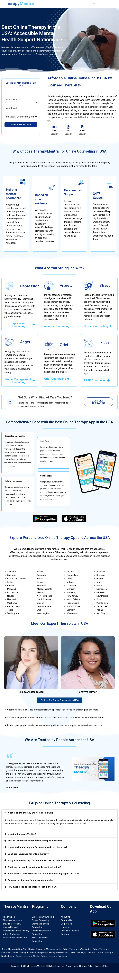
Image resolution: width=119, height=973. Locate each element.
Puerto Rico (102, 603)
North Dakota (73, 599)
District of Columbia (16, 578)
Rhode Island (13, 606)
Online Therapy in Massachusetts (45, 949)
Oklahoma (12, 603)
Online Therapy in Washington (77, 949)
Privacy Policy (72, 966)
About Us (65, 917)
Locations (66, 927)
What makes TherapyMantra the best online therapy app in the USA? (43, 873)
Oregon (40, 603)
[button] (94, 3)
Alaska (40, 571)
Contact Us (66, 920)
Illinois (40, 582)
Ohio (99, 599)
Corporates (66, 923)
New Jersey (72, 596)
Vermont (71, 610)
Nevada (10, 596)
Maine (99, 585)
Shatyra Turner (31, 691)
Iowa (99, 582)
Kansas (10, 585)
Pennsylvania (73, 603)
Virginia (100, 610)
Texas (10, 610)
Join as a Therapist (70, 930)
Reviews (65, 934)
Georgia (70, 578)
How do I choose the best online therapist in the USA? (36, 840)
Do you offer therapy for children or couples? (31, 880)
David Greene (88, 691)
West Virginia (43, 613)
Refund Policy (86, 966)
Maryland (11, 589)
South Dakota (73, 606)
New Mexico (102, 596)
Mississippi (12, 592)
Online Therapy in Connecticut (26, 952)
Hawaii (100, 578)
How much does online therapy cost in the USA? (32, 887)
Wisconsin (72, 613)
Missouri (41, 592)
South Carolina (44, 606)
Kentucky (41, 585)
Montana (71, 592)
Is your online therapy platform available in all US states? (37, 847)
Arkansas (101, 571)
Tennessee (102, 606)
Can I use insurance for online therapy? (28, 854)
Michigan (71, 589)
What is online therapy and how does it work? (31, 813)
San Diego (101, 613)
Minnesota (102, 589)
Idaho (10, 582)
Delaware (101, 575)
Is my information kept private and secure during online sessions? (42, 860)
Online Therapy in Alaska (27, 956)
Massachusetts (44, 589)
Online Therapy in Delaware (55, 952)
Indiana (70, 582)
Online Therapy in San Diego (54, 956)
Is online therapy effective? (22, 834)
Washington (13, 613)
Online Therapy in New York (14, 949)
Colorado (41, 575)
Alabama (11, 571)
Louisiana (71, 585)
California (11, 575)
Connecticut (73, 575)
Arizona (70, 571)
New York (11, 599)
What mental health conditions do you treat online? (34, 867)
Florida (40, 578)
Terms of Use (101, 966)
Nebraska (101, 592)
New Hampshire (44, 596)
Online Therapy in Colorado (82, 952)
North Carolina (44, 599)
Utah (39, 610)
